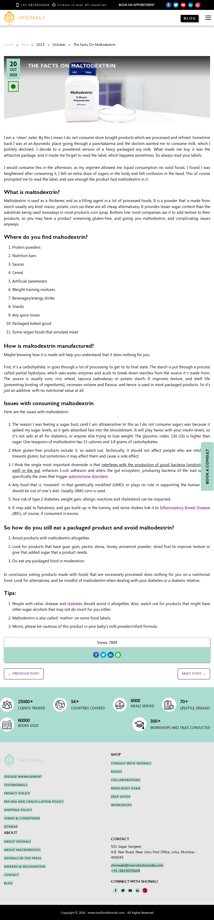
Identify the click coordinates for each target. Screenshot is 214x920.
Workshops (121, 805)
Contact (11, 875)
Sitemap (11, 826)
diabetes (74, 603)
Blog (190, 18)
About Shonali (17, 841)
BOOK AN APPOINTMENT (137, 5)
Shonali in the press (22, 858)
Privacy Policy (17, 793)
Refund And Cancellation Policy (34, 801)
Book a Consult (207, 466)
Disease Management (23, 776)
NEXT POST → (194, 674)
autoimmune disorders (88, 476)
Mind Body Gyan (125, 788)
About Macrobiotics (22, 850)
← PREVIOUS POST (23, 674)
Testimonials (16, 785)
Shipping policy (18, 810)
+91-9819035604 (35, 5)
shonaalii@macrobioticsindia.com (137, 865)
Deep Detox (120, 796)
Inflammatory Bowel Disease (185, 507)
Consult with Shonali (131, 763)
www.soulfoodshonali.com (106, 912)
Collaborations (125, 780)
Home (9, 44)
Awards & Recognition (25, 866)
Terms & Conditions (22, 818)
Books (116, 771)
